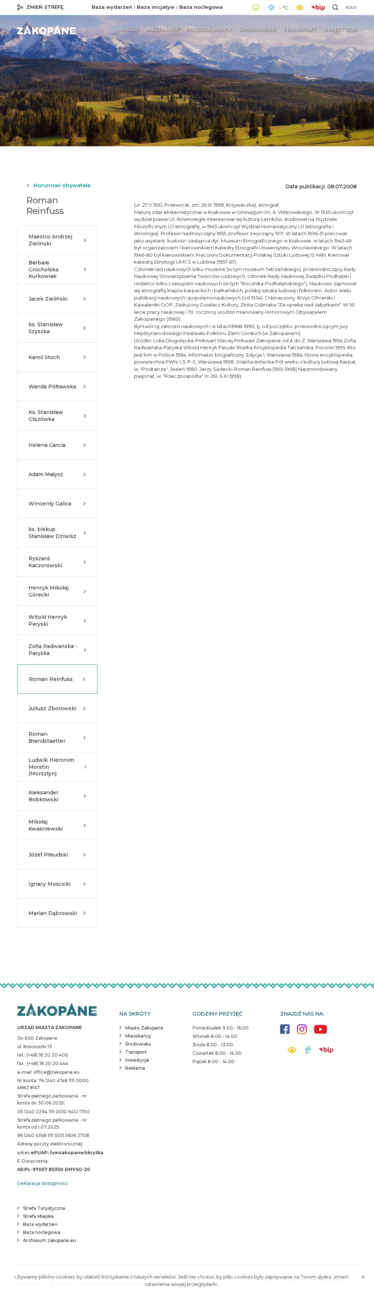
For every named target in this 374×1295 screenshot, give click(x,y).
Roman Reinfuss (51, 679)
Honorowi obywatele (62, 185)
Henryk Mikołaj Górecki (48, 591)
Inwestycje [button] (340, 29)
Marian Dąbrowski (52, 913)
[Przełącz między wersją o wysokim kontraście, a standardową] (300, 7)
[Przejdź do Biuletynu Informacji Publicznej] (320, 7)
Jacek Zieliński (48, 298)
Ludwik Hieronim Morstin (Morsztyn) (51, 766)
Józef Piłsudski (48, 854)
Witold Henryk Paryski (47, 620)
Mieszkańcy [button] (162, 29)
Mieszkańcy (138, 1036)
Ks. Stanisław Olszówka (45, 415)
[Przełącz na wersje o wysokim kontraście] (292, 1052)
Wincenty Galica (49, 503)
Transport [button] (299, 29)
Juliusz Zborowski (52, 708)
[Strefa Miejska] (46, 29)
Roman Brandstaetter (46, 737)
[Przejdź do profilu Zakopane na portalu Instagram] (302, 1033)
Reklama (135, 1068)
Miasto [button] (128, 29)
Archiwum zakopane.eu (49, 1240)
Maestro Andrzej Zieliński (50, 239)
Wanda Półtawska (52, 386)
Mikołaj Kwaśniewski (45, 825)
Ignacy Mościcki (49, 884)
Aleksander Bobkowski (43, 795)
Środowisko (138, 1044)
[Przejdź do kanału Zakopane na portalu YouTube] (320, 1033)
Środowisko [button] (257, 29)
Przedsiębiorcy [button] (209, 29)
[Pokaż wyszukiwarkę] (335, 7)
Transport (136, 1052)
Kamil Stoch (44, 357)
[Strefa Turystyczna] (57, 1010)
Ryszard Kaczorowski (45, 561)
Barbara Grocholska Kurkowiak (43, 269)
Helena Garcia (46, 445)
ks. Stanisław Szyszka (45, 327)
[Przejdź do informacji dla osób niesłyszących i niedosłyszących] (308, 1052)
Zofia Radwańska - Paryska (52, 649)
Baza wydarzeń (112, 7)
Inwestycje (137, 1060)
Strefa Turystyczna (44, 1208)
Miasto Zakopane (144, 1028)
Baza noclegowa (201, 7)
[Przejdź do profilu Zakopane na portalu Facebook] (285, 1032)
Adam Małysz (45, 474)
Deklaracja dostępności (42, 1183)
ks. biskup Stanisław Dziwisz (52, 532)
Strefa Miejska (38, 1216)
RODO (351, 7)
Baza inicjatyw (156, 7)
